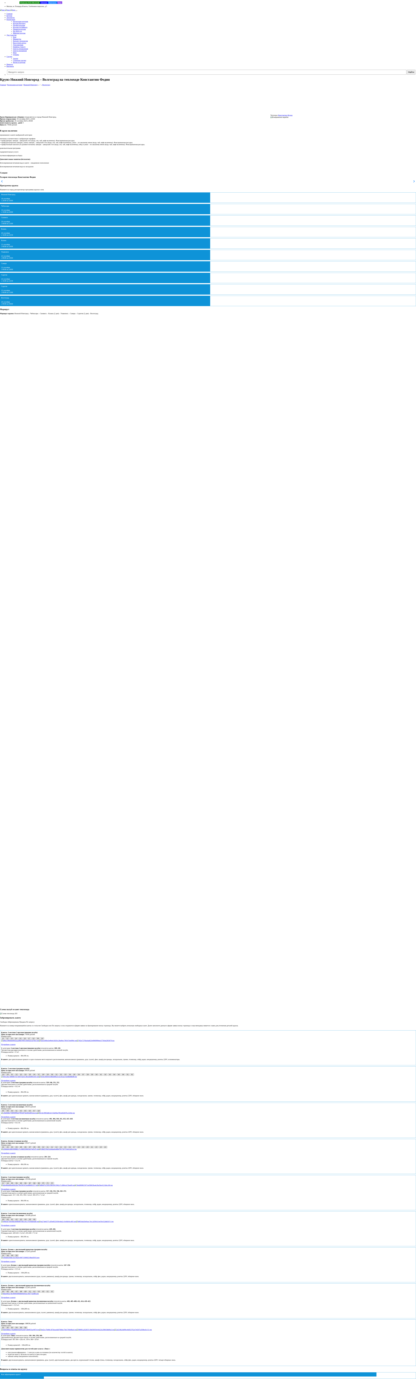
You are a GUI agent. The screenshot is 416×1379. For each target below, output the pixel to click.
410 (12, 1111)
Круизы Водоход (19, 23)
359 (21, 1327)
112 (7, 1038)
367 (30, 1183)
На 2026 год (17, 31)
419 (39, 1291)
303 (12, 1327)
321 (12, 1074)
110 (33, 1038)
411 (16, 1111)
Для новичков (18, 45)
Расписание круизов (20, 21)
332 (61, 1074)
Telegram (44, 3)
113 (12, 1038)
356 (16, 1183)
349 (12, 1255)
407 (16, 1291)
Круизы (9, 16)
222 (96, 1147)
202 (7, 1147)
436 (34, 1219)
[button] (413, 181)
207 (30, 1147)
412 (30, 1291)
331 (56, 1074)
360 (25, 1327)
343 (110, 1074)
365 (21, 1183)
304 (16, 1327)
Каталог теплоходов (20, 41)
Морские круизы (19, 33)
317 (3, 1183)
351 (127, 1074)
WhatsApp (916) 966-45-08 (30, 3)
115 (20, 1038)
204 (16, 1147)
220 (87, 1147)
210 (43, 1147)
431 (12, 1219)
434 (25, 1219)
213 (56, 1147)
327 (39, 1074)
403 (3, 1291)
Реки (15, 53)
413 (21, 1111)
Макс (60, 3)
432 (16, 1219)
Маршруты (17, 39)
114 (16, 1038)
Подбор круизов (19, 25)
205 (21, 1147)
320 (7, 1074)
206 (25, 1147)
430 (7, 1219)
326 (34, 1074)
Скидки (9, 56)
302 (7, 1327)
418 (38, 1111)
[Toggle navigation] (16, 10)
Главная (9, 14)
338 (87, 1074)
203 (12, 1147)
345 (119, 1074)
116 (25, 1038)
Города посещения (20, 51)
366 (25, 1183)
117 (29, 1038)
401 (3, 1111)
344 (114, 1074)
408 (21, 1291)
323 (21, 1074)
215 (65, 1147)
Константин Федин (285, 115)
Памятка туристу (19, 47)
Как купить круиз (19, 43)
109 (38, 1038)
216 (70, 1147)
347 (3, 1255)
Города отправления (20, 49)
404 (7, 1111)
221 (92, 1147)
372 (52, 1183)
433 (21, 1219)
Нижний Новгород (31, 85)
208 (34, 1147)
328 (43, 1074)
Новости (9, 64)
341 (101, 1074)
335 (74, 1074)
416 (30, 1111)
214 (61, 1147)
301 (3, 1327)
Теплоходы (10, 18)
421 (47, 1291)
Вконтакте (53, 3)
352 (132, 1074)
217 (74, 1147)
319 (3, 1074)
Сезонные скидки (19, 60)
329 (47, 1074)
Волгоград (46, 85)
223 (101, 1147)
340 (96, 1074)
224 (105, 1147)
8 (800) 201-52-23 (12, 3)
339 (92, 1074)
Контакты (10, 66)
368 (34, 1183)
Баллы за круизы (19, 62)
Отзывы (16, 55)
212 (52, 1147)
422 (52, 1291)
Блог (14, 37)
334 (70, 1074)
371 (47, 1183)
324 (25, 1074)
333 (65, 1074)
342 (105, 1074)
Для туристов (11, 35)
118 (42, 1038)
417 (34, 1111)
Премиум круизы (19, 29)
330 (52, 1074)
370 (43, 1183)
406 (12, 1291)
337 (83, 1074)
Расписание (10, 19)
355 (12, 1183)
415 (25, 1111)
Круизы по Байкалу (20, 27)
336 (79, 1074)
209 (39, 1147)
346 (123, 1074)
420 (43, 1291)
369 (39, 1183)
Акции (15, 58)
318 (7, 1183)
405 (7, 1291)
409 (25, 1291)
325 (30, 1074)
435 (30, 1219)
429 (3, 1219)
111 (3, 1038)
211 (47, 1147)
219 (83, 1147)
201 (3, 1147)
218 (78, 1147)
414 (34, 1291)
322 (16, 1074)
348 (7, 1255)
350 (16, 1255)
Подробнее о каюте (8, 1044)
